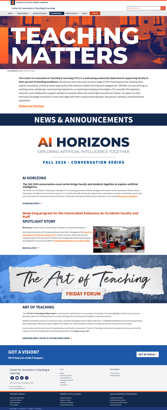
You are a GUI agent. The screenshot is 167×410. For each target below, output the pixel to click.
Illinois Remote (115, 375)
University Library (116, 405)
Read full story (30, 248)
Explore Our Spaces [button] (39, 13)
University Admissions (17, 398)
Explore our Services (31, 106)
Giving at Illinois (65, 400)
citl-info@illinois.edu (19, 388)
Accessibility (38, 408)
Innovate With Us (65, 378)
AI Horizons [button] (56, 13)
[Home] (12, 3)
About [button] (10, 13)
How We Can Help (66, 375)
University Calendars (66, 402)
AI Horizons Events (31, 203)
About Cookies (13, 408)
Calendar (95, 13)
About (62, 373)
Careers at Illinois (15, 400)
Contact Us (63, 385)
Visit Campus (14, 405)
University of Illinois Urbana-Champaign (32, 2)
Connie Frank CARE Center (118, 402)
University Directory (66, 405)
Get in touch (146, 354)
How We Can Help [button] (22, 13)
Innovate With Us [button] (71, 13)
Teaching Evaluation (66, 380)
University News (15, 402)
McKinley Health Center (118, 400)
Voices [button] (84, 13)
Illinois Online (114, 373)
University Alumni (66, 398)
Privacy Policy (22, 408)
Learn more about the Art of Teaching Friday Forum (46, 338)
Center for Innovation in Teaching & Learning (33, 8)
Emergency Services (116, 398)
